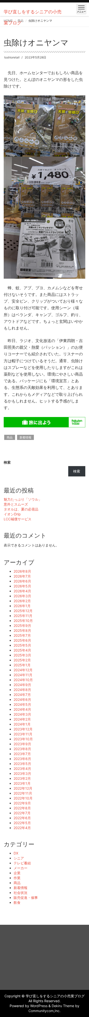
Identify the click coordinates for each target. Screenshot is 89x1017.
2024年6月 (22, 699)
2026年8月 (22, 571)
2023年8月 (22, 749)
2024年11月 (23, 675)
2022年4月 (22, 828)
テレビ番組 (22, 863)
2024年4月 (22, 709)
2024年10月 (23, 680)
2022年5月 (22, 823)
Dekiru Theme (63, 1006)
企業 (17, 873)
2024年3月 (22, 714)
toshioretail (12, 57)
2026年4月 (22, 591)
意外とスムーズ (16, 504)
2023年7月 (22, 754)
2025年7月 (22, 635)
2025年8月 (22, 630)
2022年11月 (23, 793)
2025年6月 (22, 640)
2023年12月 (23, 729)
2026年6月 (22, 581)
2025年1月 (22, 665)
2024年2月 (22, 719)
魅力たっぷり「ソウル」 (23, 499)
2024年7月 (22, 694)
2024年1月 (22, 724)
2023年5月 (22, 764)
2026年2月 (22, 601)
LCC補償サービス (17, 519)
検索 (7, 462)
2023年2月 (22, 778)
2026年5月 (22, 586)
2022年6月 (22, 818)
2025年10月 (23, 620)
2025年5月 (22, 645)
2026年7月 (22, 576)
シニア (19, 858)
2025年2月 (22, 660)
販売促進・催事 (26, 897)
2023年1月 (22, 783)
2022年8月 (22, 808)
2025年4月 (22, 650)
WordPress (38, 1006)
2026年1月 (22, 606)
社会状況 (20, 892)
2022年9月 (22, 803)
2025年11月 (23, 616)
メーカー (20, 868)
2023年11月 (23, 734)
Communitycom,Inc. (44, 1011)
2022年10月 (23, 798)
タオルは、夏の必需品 (21, 509)
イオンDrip (12, 514)
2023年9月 (22, 744)
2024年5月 (22, 704)
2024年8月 (22, 690)
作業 (17, 878)
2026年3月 (22, 596)
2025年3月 (22, 655)
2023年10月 (23, 739)
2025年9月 (22, 625)
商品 (10, 437)
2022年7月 (22, 813)
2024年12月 (23, 670)
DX (16, 853)
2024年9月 (22, 685)
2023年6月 (22, 759)
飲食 (17, 902)
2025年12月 (23, 611)
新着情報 (25, 437)
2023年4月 (22, 768)
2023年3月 (22, 773)
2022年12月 (23, 788)
